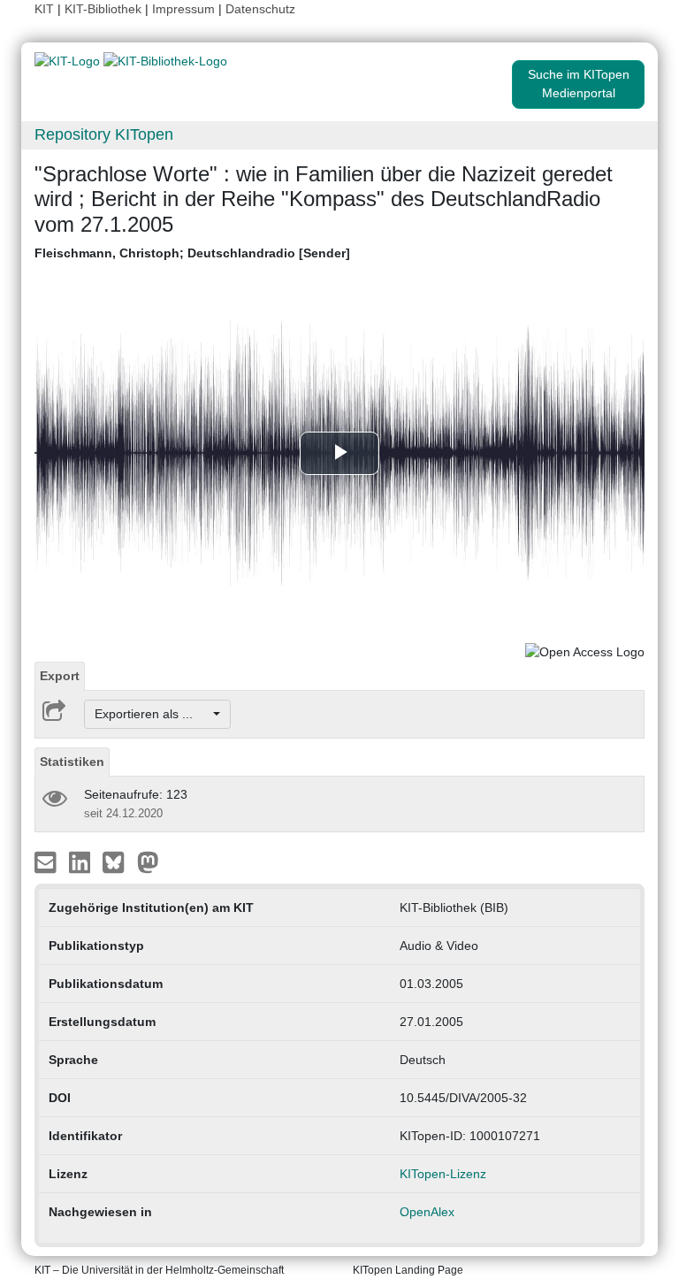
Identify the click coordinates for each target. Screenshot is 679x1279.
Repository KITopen (103, 134)
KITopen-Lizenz (443, 1174)
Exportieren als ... (152, 714)
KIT (44, 9)
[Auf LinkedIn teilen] (81, 861)
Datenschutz (260, 9)
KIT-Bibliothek (105, 9)
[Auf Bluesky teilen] (118, 861)
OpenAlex (427, 1212)
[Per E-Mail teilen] (47, 861)
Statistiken (72, 761)
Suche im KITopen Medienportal (578, 83)
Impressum (183, 9)
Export (60, 676)
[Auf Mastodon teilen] (148, 861)
